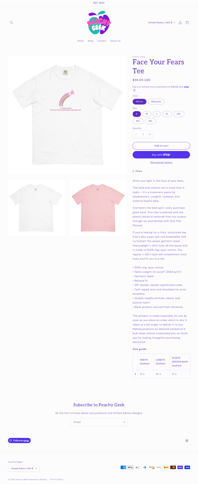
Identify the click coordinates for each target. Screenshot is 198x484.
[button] (11, 22)
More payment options (161, 162)
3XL (138, 121)
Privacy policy (56, 479)
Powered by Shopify (37, 479)
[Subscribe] (124, 422)
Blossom (156, 101)
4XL (150, 121)
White (139, 101)
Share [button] (139, 171)
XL (167, 113)
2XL (179, 113)
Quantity (137, 128)
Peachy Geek (22, 479)
